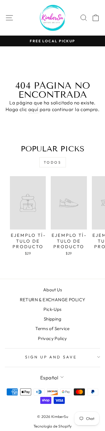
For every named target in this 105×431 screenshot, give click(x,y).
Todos (53, 162)
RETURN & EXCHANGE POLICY (52, 299)
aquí (33, 109)
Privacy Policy (52, 338)
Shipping (52, 319)
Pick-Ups (52, 309)
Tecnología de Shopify (53, 426)
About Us (52, 289)
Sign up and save (51, 357)
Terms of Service (52, 328)
